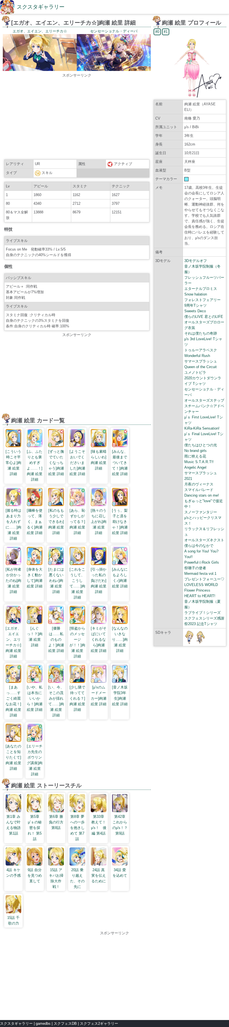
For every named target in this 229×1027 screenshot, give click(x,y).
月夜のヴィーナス (198, 484)
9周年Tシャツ (195, 305)
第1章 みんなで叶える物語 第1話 (13, 824)
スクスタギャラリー (41, 7)
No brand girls (195, 451)
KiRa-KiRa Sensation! (202, 428)
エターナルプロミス (200, 289)
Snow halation (195, 294)
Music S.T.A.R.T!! (199, 462)
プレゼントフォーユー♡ (204, 579)
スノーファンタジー (200, 512)
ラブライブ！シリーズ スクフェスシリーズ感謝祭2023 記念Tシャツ (204, 618)
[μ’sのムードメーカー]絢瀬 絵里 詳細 (98, 695)
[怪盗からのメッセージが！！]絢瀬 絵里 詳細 (77, 642)
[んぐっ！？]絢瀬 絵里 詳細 (34, 636)
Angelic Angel (195, 467)
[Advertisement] (77, 117)
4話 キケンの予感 (13, 873)
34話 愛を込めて (120, 873)
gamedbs (43, 1023)
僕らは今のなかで (198, 546)
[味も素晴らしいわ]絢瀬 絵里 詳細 (98, 459)
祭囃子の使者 (195, 568)
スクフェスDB (65, 1023)
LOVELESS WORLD (201, 585)
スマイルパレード (198, 490)
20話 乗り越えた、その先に (77, 878)
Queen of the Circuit (200, 367)
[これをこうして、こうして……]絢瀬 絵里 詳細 (77, 583)
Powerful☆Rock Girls (201, 562)
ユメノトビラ (195, 372)
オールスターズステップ (204, 400)
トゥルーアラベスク (200, 350)
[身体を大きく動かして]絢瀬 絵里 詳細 (34, 577)
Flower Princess (197, 590)
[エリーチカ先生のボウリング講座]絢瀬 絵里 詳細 (34, 760)
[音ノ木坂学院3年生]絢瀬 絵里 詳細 (120, 695)
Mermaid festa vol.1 (200, 573)
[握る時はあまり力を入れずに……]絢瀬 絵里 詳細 (13, 524)
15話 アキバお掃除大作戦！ (56, 878)
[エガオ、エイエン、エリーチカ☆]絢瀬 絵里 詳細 (13, 642)
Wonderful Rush (197, 356)
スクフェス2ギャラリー (99, 1023)
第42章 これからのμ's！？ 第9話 (120, 824)
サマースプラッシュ (200, 361)
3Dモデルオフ (195, 261)
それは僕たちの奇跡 (200, 333)
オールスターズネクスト (204, 540)
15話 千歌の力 (13, 920)
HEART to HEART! (199, 596)
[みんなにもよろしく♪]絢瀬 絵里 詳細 (120, 577)
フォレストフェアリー (202, 300)
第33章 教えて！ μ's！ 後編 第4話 (100, 824)
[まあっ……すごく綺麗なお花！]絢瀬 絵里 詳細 (13, 701)
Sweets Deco (195, 311)
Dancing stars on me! (201, 495)
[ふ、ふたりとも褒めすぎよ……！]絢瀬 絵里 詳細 (34, 465)
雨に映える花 (195, 456)
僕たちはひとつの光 (200, 445)
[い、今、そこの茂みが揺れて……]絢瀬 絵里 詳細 (56, 701)
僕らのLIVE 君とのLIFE (203, 316)
